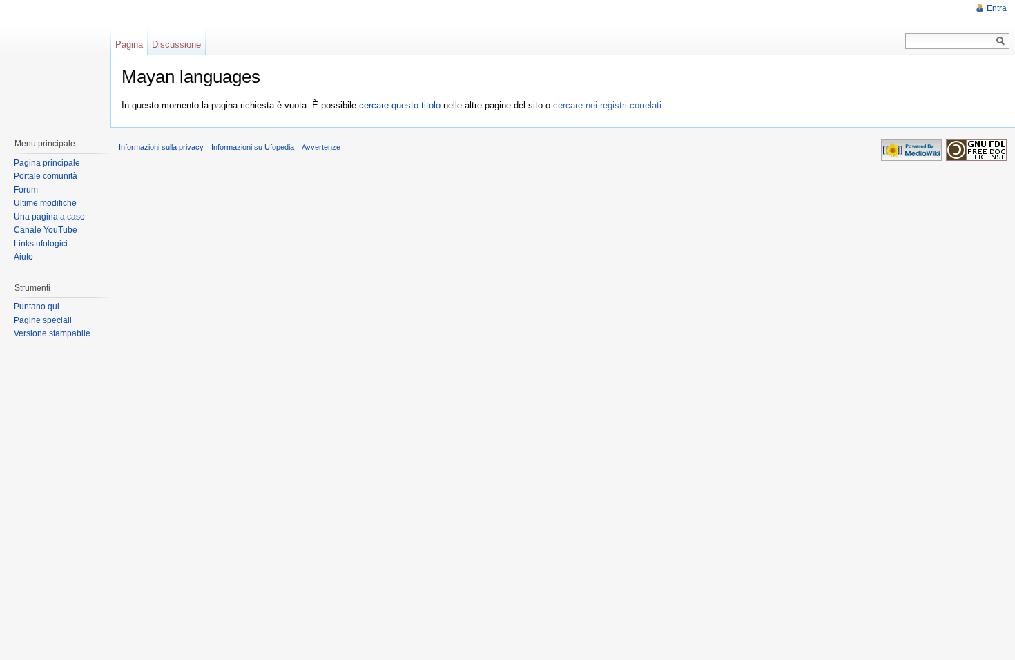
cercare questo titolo (400, 105)
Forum (26, 190)
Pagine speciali (43, 320)
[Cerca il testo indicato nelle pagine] (1001, 41)
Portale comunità (45, 176)
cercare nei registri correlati (607, 105)
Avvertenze (321, 147)
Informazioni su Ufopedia (252, 147)
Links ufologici (41, 244)
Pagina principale (47, 163)
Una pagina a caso (49, 217)
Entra (997, 8)
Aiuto (23, 257)
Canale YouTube (45, 230)
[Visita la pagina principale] (54, 62)
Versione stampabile (52, 333)
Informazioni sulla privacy (161, 147)
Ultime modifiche (45, 203)
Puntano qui (36, 306)
